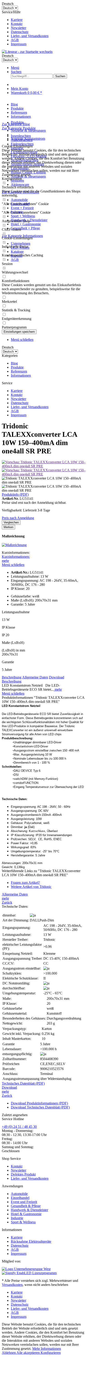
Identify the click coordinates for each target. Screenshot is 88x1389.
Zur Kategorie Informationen (22, 236)
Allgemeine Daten (35, 677)
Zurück (7, 902)
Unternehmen (20, 243)
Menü (15, 68)
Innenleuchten (21, 136)
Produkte (17, 367)
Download (56, 677)
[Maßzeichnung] (14, 545)
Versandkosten (12, 1285)
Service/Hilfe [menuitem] (25, 28)
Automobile (19, 200)
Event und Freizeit (24, 1202)
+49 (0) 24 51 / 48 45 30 (19, 1127)
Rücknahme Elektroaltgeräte (31, 1241)
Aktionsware (20, 184)
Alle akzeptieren (28, 1353)
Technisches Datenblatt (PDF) (23, 1083)
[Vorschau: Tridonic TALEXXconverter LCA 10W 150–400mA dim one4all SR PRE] (44, 466)
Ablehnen (9, 1353)
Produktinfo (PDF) (15, 494)
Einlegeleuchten (22, 144)
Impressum (18, 44)
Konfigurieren (51, 1353)
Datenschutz (19, 32)
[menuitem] (48, 20)
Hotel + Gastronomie (26, 224)
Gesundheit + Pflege (25, 228)
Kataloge (17, 251)
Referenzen (19, 371)
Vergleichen (11, 522)
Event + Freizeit (22, 208)
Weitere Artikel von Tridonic (31, 887)
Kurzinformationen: (16, 557)
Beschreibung (11, 677)
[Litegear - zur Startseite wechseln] (27, 52)
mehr (5, 561)
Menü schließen (22, 340)
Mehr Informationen (46, 1349)
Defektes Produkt (23, 1174)
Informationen (21, 375)
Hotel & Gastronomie (26, 1214)
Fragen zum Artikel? (25, 883)
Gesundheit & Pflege (26, 1206)
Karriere (17, 20)
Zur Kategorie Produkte (19, 128)
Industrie (17, 1218)
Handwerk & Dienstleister (29, 1210)
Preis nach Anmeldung (18, 518)
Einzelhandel (20, 1198)
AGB (15, 40)
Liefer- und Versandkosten (30, 36)
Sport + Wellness (23, 216)
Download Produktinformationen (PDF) (39, 1103)
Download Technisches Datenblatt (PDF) (40, 1107)
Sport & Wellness (23, 1222)
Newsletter (18, 28)
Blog (14, 363)
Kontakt (16, 24)
